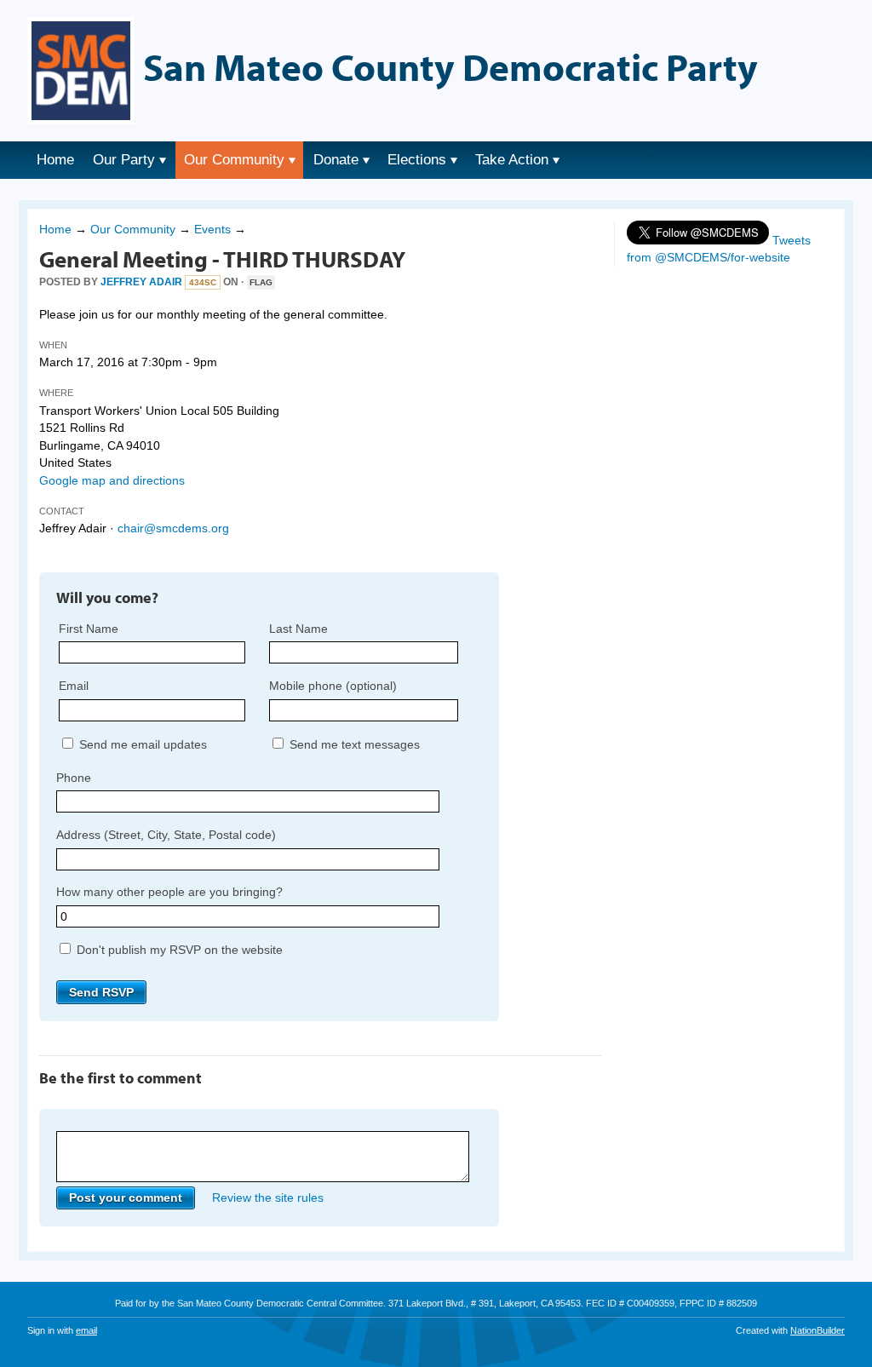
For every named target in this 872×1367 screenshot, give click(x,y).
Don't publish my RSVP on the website (178, 949)
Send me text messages (353, 744)
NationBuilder (817, 1330)
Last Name (298, 628)
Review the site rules (268, 1197)
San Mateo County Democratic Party (450, 66)
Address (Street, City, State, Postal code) (166, 834)
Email (74, 685)
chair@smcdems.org (173, 528)
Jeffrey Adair (141, 282)
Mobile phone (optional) (333, 685)
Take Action (511, 160)
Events (212, 229)
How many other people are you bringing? (169, 892)
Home (55, 160)
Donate (336, 160)
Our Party (124, 160)
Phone (73, 777)
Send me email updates (141, 744)
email (86, 1330)
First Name (88, 628)
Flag (261, 282)
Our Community (234, 160)
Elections (416, 160)
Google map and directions (112, 480)
